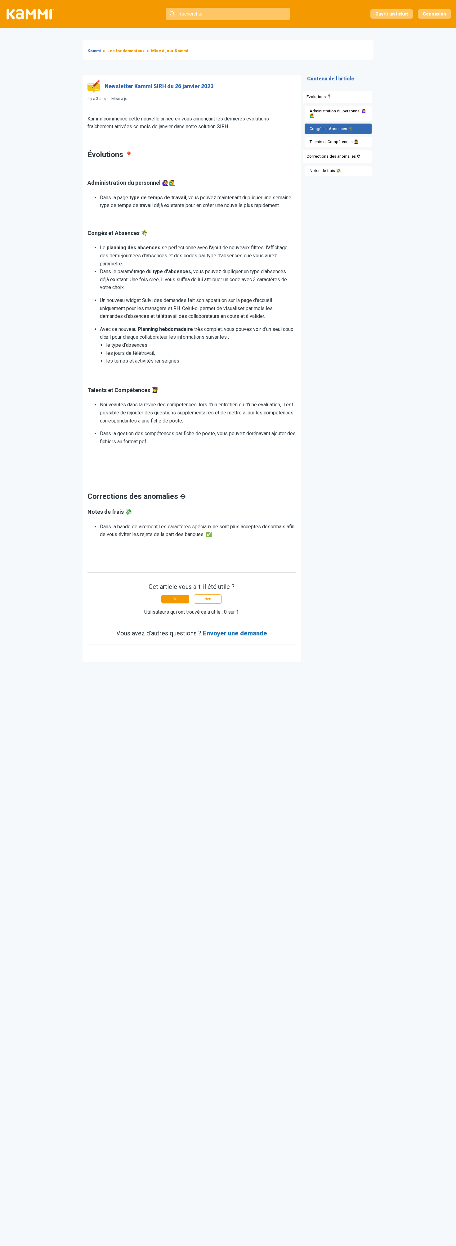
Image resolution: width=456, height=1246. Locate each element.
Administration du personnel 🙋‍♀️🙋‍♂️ (338, 113)
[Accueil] (30, 14)
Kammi (94, 50)
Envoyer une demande (235, 633)
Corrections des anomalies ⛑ (333, 156)
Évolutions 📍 (319, 96)
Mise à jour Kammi (169, 50)
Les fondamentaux (126, 50)
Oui (175, 599)
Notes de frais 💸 (325, 171)
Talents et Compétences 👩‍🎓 (334, 141)
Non (207, 599)
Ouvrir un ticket (391, 13)
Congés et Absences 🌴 (331, 128)
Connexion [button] (434, 13)
